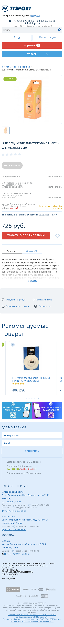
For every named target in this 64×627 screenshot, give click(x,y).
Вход (16, 37)
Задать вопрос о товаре (17, 306)
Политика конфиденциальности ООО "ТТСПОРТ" (28, 614)
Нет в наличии (12, 165)
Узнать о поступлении (26, 235)
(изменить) (35, 16)
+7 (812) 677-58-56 (24, 21)
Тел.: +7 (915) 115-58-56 (18, 554)
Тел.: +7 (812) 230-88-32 (15, 529)
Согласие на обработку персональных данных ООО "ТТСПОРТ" (28, 619)
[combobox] (32, 30)
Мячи (8, 66)
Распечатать (45, 306)
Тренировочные (22, 66)
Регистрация (47, 37)
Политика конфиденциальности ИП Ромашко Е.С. (36, 615)
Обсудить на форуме (16, 299)
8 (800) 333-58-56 (46, 21)
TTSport (17, 7)
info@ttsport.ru (33, 23)
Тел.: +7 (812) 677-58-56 (15, 510)
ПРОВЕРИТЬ (32, 450)
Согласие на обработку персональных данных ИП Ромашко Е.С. (36, 620)
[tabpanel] (30, 368)
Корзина (31, 45)
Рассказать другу (44, 299)
